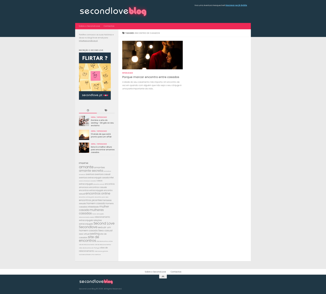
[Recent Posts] (88, 110)
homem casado (95, 203)
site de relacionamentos (103, 245)
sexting (95, 234)
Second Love (103, 223)
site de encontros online (104, 241)
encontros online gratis (86, 197)
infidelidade (93, 206)
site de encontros (89, 239)
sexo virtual (84, 234)
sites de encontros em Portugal (89, 248)
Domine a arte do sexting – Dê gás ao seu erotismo (102, 123)
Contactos (109, 26)
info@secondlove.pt (88, 40)
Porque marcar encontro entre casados (150, 77)
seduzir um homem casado (95, 229)
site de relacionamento (86, 245)
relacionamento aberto (86, 217)
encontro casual (98, 184)
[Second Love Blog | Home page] (113, 11)
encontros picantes (90, 200)
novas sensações (98, 214)
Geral (93, 117)
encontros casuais (98, 187)
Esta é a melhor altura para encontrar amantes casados (103, 150)
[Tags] (106, 110)
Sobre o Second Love (89, 26)
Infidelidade (127, 73)
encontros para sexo (101, 197)
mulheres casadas (91, 211)
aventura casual (102, 174)
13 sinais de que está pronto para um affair (101, 135)
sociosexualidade (85, 255)
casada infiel (107, 177)
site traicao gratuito (101, 251)
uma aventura (96, 255)
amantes (99, 167)
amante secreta (91, 170)
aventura (90, 174)
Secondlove (88, 227)
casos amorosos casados (87, 181)
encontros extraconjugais (91, 190)
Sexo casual (105, 230)
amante (86, 166)
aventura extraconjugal (90, 177)
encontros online (97, 193)
